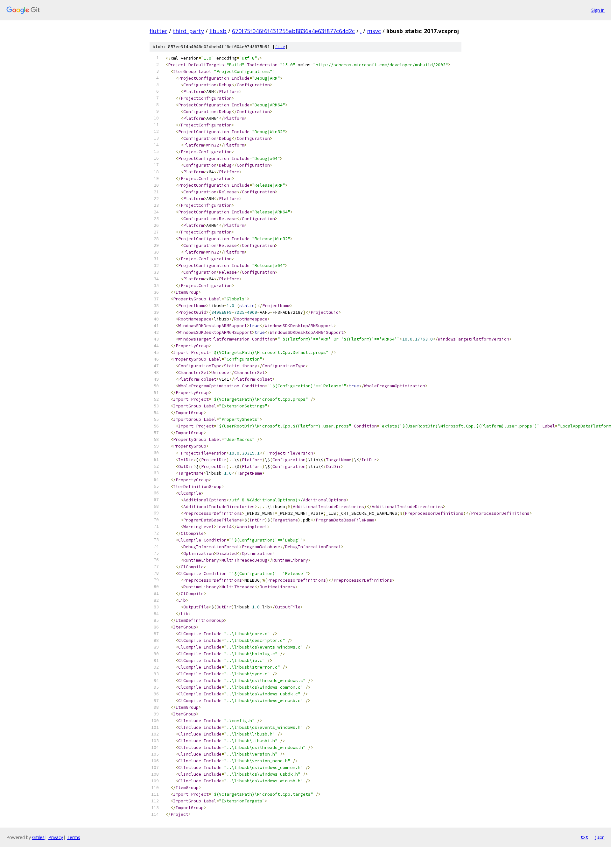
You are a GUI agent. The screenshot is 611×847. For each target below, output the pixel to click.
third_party (188, 31)
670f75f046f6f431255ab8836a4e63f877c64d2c (293, 31)
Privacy (55, 837)
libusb (218, 31)
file (280, 46)
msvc (374, 31)
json (599, 837)
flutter (158, 31)
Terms (73, 837)
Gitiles (38, 837)
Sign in (598, 10)
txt (584, 837)
